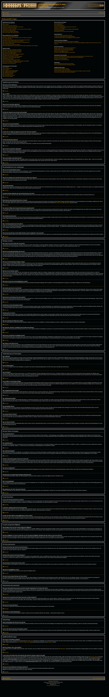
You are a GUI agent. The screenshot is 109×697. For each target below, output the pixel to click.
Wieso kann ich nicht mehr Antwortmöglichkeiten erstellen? (13, 54)
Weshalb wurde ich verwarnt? (8, 58)
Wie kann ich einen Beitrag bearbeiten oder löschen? (12, 50)
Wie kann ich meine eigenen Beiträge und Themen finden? (64, 52)
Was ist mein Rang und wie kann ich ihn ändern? (11, 44)
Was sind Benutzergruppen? (59, 25)
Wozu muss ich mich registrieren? (9, 23)
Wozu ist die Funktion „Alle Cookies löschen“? (11, 32)
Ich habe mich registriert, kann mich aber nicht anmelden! (13, 26)
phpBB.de (68, 202)
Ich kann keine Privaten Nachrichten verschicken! (63, 35)
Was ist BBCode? (6, 67)
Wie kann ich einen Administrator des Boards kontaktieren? (64, 72)
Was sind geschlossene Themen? (9, 75)
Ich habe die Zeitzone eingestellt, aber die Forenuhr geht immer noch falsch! (16, 39)
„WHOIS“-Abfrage (94, 656)
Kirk (55, 684)
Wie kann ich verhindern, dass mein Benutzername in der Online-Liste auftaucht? (17, 37)
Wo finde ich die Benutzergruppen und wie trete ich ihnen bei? (65, 26)
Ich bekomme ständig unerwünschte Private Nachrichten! (64, 36)
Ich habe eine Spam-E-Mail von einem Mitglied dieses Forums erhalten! (67, 37)
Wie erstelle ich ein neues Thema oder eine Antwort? (12, 49)
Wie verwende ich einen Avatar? (8, 43)
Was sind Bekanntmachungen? (8, 72)
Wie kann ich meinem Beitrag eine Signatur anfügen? (12, 51)
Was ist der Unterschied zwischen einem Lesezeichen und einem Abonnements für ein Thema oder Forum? (73, 56)
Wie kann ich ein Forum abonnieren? (60, 58)
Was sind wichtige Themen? (8, 74)
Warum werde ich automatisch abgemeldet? (10, 31)
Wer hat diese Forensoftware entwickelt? (61, 68)
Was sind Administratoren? (59, 23)
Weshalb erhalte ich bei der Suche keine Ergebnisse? (63, 48)
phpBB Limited (59, 202)
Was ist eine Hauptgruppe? (59, 30)
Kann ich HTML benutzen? (7, 68)
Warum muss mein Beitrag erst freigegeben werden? (12, 62)
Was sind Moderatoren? (58, 24)
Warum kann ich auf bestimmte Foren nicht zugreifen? (12, 56)
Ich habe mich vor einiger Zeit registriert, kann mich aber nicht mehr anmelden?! (17, 29)
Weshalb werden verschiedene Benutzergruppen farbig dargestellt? (66, 29)
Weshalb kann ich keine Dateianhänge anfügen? (11, 57)
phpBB (49, 682)
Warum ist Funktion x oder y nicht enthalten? (62, 69)
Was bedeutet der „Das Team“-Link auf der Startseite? (64, 31)
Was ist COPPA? (6, 24)
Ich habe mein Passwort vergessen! (9, 30)
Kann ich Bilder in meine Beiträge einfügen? (10, 70)
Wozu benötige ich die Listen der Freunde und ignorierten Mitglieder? (66, 41)
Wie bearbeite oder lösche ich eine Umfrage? (11, 55)
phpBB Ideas (62, 648)
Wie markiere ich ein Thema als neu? (9, 63)
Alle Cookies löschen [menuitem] (100, 678)
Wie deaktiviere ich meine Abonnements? (61, 59)
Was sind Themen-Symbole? (8, 76)
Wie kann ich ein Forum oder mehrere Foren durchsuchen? (65, 47)
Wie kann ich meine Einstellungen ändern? (10, 36)
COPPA (72, 113)
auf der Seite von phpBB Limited (23, 642)
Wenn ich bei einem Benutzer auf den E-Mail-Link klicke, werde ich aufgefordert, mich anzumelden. (20, 45)
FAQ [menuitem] (94, 678)
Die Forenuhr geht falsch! (7, 38)
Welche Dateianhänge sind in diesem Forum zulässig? (64, 63)
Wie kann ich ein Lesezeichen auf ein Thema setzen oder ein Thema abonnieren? (68, 57)
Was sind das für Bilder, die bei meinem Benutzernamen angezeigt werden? (16, 42)
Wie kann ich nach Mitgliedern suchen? (61, 51)
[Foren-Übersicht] (20, 5)
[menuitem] (101, 13)
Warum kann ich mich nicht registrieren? (10, 25)
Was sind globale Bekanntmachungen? (10, 71)
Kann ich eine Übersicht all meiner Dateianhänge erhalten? (64, 64)
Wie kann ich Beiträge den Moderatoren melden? (11, 59)
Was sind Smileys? (6, 69)
